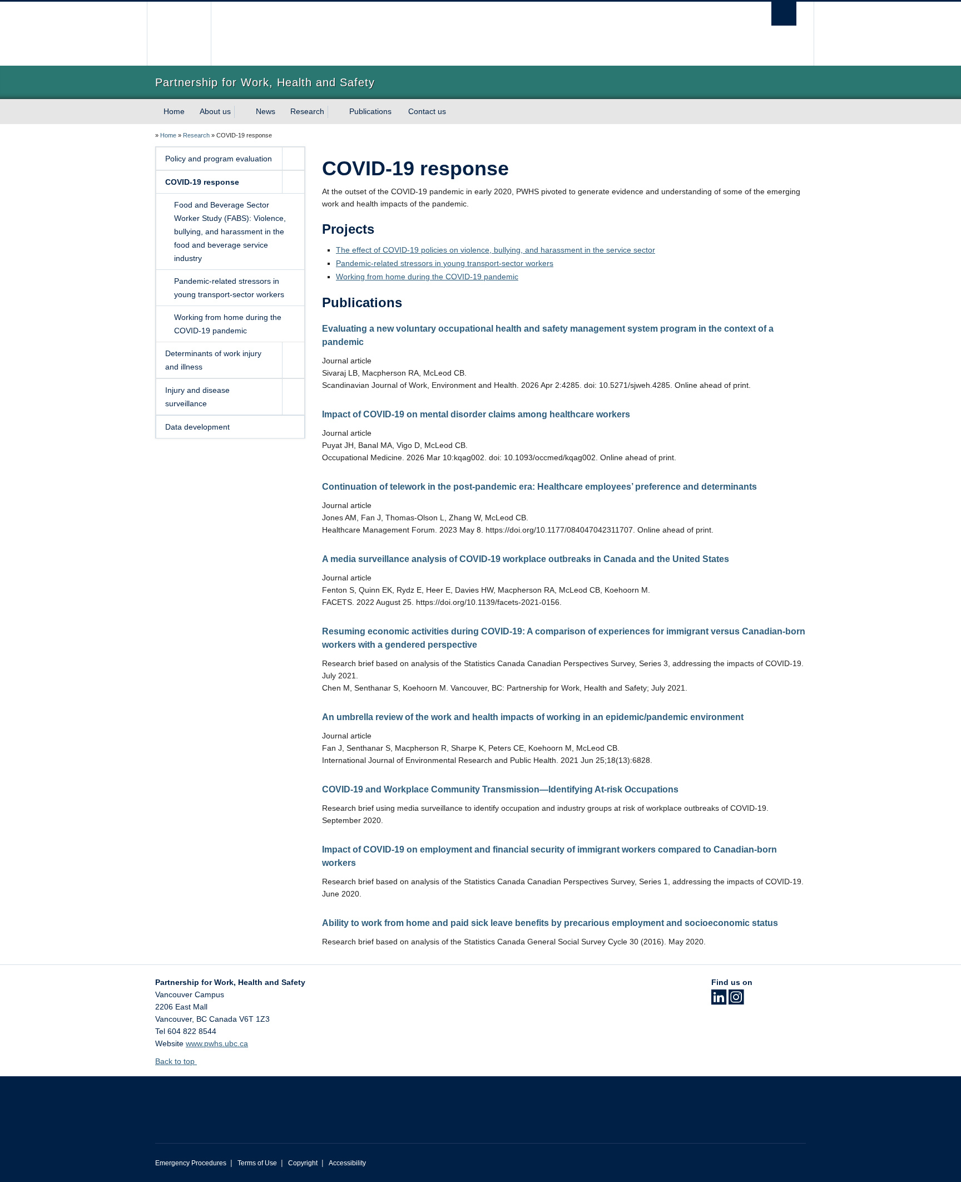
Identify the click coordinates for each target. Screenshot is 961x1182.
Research (307, 111)
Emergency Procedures (190, 1163)
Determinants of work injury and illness (213, 360)
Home (174, 111)
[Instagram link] (736, 1000)
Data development (197, 426)
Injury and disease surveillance (197, 397)
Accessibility (347, 1163)
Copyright (303, 1163)
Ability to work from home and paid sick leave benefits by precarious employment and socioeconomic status (550, 923)
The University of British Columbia (179, 34)
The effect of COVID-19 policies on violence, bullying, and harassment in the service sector (495, 249)
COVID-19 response (202, 182)
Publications (370, 111)
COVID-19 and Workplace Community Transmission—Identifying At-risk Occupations (500, 789)
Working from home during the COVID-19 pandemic (227, 324)
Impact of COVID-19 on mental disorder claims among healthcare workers (476, 414)
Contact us (427, 111)
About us (215, 111)
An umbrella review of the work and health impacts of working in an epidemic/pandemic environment (533, 717)
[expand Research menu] (334, 112)
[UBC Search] (783, 14)
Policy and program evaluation (218, 158)
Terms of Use (257, 1163)
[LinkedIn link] (718, 1000)
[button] (293, 158)
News (265, 111)
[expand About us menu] (240, 112)
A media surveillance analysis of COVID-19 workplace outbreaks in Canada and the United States (525, 559)
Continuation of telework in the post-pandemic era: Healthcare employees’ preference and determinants (539, 486)
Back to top (176, 1061)
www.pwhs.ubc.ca (217, 1043)
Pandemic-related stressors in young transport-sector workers (229, 288)
